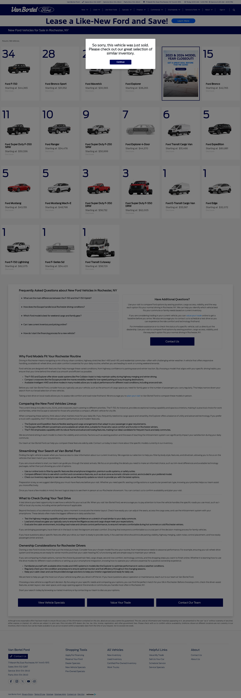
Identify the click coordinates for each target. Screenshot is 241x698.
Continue (121, 62)
